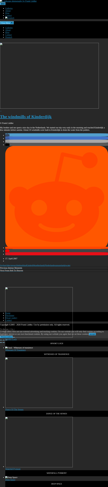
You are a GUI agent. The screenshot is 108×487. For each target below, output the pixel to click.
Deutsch (8, 37)
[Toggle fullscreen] (4, 340)
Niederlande (50, 265)
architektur (18, 265)
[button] (7, 135)
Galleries (9, 8)
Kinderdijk (30, 265)
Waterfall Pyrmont (12, 469)
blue (24, 265)
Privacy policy (11, 318)
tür (64, 265)
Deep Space (10, 480)
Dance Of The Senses (14, 409)
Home (7, 313)
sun (56, 265)
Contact (8, 15)
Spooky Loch (11, 339)
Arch (2, 265)
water (68, 265)
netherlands (40, 265)
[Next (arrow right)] (4, 342)
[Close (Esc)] (1, 340)
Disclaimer (9, 315)
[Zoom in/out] (6, 340)
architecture (9, 265)
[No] (14, 337)
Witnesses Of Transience (15, 350)
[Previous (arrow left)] (1, 342)
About (8, 11)
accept (92, 334)
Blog (7, 13)
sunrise (60, 265)
